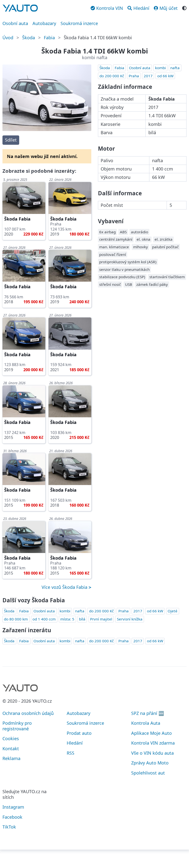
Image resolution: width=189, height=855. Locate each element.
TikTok (9, 827)
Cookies (10, 738)
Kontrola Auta (145, 723)
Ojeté (172, 610)
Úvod (7, 37)
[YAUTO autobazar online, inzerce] (20, 8)
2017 (148, 75)
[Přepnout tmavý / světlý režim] (184, 7)
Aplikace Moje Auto (151, 733)
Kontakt (10, 748)
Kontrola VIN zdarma (153, 743)
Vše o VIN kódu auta (152, 753)
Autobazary (44, 23)
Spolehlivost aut (148, 773)
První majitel (101, 619)
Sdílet (11, 140)
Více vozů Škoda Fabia (65, 587)
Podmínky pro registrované (17, 726)
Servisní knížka (129, 619)
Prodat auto (79, 733)
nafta (175, 67)
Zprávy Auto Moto (150, 763)
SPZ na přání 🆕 (147, 713)
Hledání (75, 743)
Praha (134, 75)
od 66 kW (165, 75)
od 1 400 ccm (44, 619)
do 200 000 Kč (111, 75)
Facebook (12, 817)
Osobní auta (15, 23)
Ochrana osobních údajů (28, 713)
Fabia (49, 37)
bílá (82, 619)
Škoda (28, 37)
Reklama (11, 758)
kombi (160, 67)
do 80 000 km (16, 619)
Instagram (13, 807)
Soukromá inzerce (79, 23)
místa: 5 (67, 619)
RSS (70, 753)
